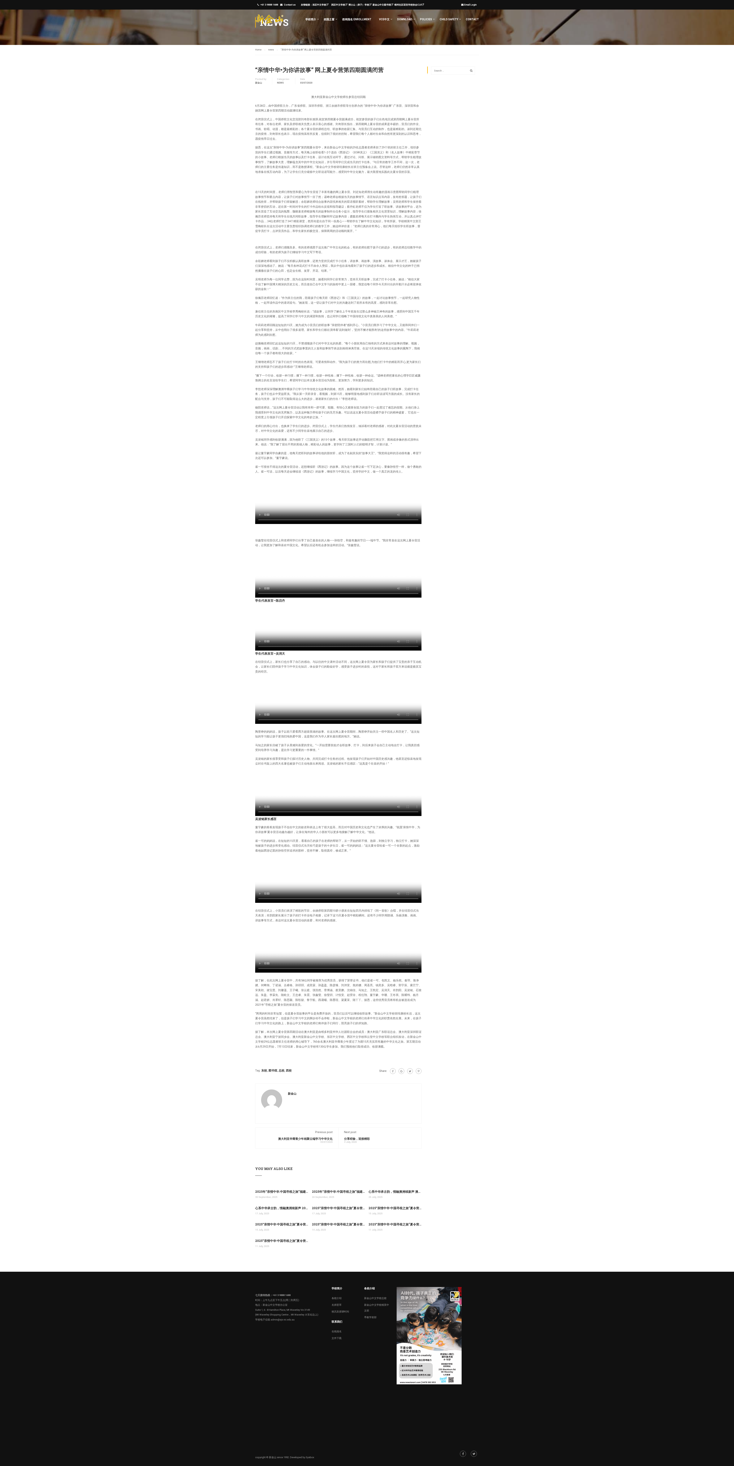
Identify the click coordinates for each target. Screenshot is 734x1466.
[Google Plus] (401, 1071)
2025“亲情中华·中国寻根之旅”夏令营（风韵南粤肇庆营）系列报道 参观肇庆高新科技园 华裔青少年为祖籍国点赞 (395, 1208)
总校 (281, 1070)
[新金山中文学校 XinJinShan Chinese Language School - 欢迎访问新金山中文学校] (269, 21)
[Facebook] (393, 1071)
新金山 (258, 82)
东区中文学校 (319, 4)
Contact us (290, 4)
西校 (289, 1070)
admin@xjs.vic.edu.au (283, 1319)
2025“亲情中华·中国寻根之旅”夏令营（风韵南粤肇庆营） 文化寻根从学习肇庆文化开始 (281, 1241)
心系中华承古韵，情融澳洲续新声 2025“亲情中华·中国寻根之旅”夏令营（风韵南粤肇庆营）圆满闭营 (281, 1208)
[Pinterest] (418, 1071)
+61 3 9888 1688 (269, 4)
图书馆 (273, 1070)
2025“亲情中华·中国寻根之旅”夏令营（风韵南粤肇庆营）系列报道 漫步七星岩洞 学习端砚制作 (338, 1224)
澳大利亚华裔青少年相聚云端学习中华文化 (305, 1139)
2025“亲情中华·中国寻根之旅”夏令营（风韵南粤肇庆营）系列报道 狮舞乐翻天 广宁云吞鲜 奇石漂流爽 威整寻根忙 (338, 1208)
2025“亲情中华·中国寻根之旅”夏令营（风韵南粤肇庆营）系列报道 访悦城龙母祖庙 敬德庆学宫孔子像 (395, 1224)
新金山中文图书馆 (382, 4)
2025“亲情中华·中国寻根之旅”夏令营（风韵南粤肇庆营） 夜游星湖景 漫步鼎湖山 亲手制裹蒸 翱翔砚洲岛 (281, 1224)
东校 (264, 1070)
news (280, 82)
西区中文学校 (338, 4)
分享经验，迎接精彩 (357, 1139)
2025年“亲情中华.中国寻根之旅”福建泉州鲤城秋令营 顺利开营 (338, 1191)
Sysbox (310, 1457)
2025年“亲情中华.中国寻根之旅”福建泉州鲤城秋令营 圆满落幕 (281, 1191)
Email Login (470, 4)
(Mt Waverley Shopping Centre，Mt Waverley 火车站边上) (286, 1314)
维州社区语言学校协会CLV (408, 4)
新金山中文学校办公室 (275, 1304)
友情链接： (306, 4)
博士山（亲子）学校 (358, 4)
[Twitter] (410, 1071)
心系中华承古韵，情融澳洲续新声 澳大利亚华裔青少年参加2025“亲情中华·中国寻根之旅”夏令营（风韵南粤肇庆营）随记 (395, 1191)
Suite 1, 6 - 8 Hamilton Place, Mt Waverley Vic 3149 (282, 1309)
